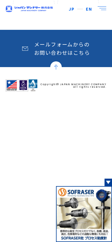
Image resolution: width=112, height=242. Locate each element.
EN (89, 9)
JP (71, 9)
